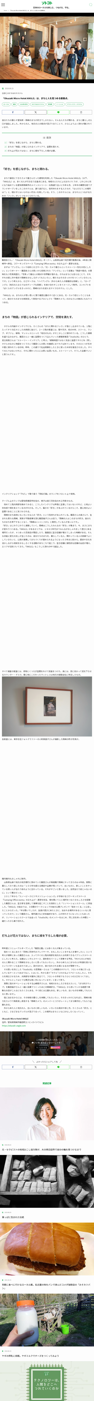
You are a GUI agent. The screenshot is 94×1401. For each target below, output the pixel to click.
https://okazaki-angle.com (14, 1355)
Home (5, 10)
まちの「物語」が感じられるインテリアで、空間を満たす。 (34, 146)
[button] (13, 112)
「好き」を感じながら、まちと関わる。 (25, 142)
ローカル (6, 104)
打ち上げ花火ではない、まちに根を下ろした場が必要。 (32, 150)
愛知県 (50, 104)
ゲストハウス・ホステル (74, 104)
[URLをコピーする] (81, 112)
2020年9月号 (24, 104)
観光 (14, 104)
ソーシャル (59, 104)
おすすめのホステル (38, 104)
